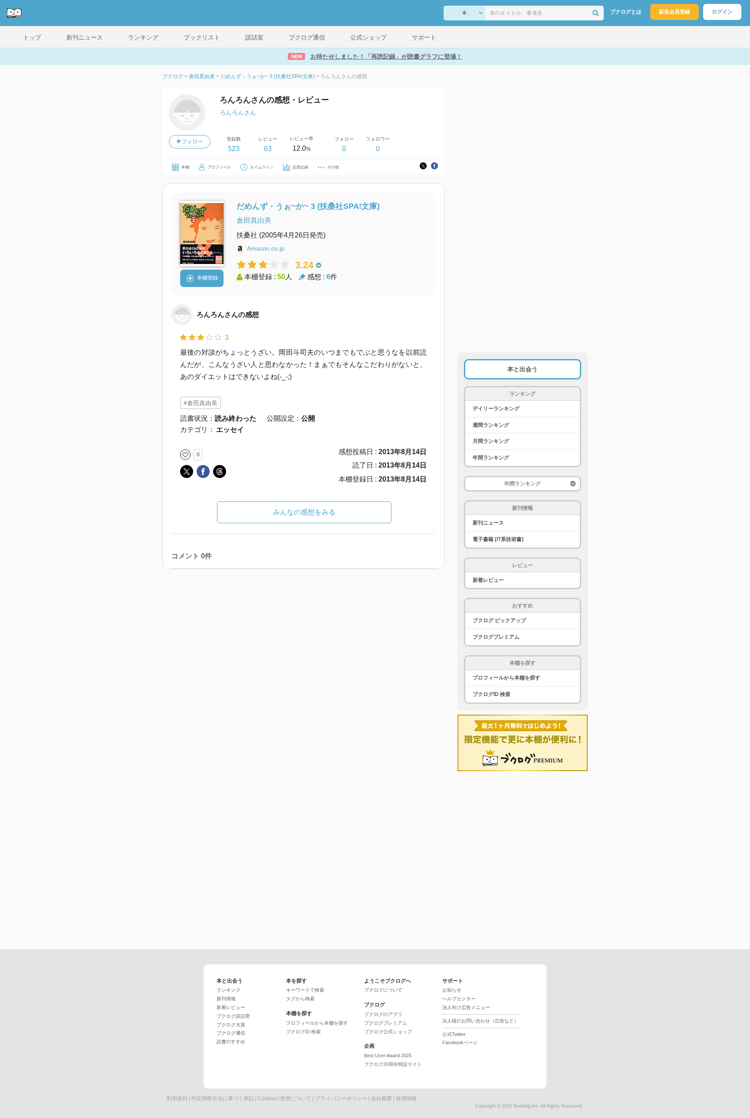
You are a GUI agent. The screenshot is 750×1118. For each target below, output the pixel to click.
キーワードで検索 (305, 990)
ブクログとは (625, 12)
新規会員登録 (674, 12)
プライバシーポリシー (341, 1098)
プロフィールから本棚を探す (506, 678)
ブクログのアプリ (383, 1014)
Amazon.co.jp (265, 248)
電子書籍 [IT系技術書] (498, 539)
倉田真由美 (254, 220)
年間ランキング (491, 458)
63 (268, 148)
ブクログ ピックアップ (499, 620)
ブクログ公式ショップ (388, 1031)
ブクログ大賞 (231, 1024)
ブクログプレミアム (496, 637)
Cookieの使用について (284, 1098)
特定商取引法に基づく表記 (222, 1098)
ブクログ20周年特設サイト (393, 1064)
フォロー (192, 142)
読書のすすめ (231, 1041)
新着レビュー (488, 580)
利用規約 (177, 1098)
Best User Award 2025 (387, 1055)
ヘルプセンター (459, 998)
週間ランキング (491, 425)
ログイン (722, 12)
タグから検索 (300, 998)
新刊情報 (226, 998)
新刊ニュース (488, 523)
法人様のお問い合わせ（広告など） (480, 1020)
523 (234, 148)
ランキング (228, 990)
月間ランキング (491, 441)
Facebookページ (460, 1042)
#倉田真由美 (200, 402)
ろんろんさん (238, 112)
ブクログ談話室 (233, 1016)
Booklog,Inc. (526, 1105)
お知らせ (451, 990)
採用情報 (406, 1098)
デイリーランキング (496, 409)
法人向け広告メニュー (466, 1007)
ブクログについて (383, 990)
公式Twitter (454, 1034)
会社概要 (381, 1098)
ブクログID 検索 (491, 694)
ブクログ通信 (231, 1033)
